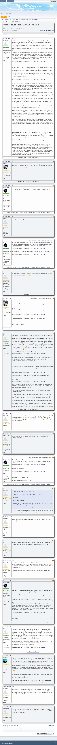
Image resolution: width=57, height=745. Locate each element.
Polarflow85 (7, 435)
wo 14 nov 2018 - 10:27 (8, 580)
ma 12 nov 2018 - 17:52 (8, 38)
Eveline (6, 518)
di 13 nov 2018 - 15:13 (7, 433)
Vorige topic (42, 30)
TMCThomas (7, 187)
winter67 (6, 490)
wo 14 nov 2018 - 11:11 (8, 655)
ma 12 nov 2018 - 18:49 (8, 185)
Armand (6, 40)
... (16, 35)
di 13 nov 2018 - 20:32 (9, 488)
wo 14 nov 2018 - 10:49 (8, 626)
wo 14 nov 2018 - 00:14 (9, 540)
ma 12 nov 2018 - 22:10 (8, 240)
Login (43, 61)
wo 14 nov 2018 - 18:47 (8, 706)
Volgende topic (50, 30)
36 (17, 35)
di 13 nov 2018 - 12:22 (9, 333)
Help (45, 742)
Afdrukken (51, 35)
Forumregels (49, 742)
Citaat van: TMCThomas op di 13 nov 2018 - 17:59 (24, 491)
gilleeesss (6, 708)
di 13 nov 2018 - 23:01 (7, 516)
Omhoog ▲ (55, 742)
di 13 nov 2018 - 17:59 (7, 457)
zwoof (5, 163)
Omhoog (5, 725)
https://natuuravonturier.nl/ (33, 157)
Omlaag (5, 35)
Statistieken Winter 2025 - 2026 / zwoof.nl (28, 181)
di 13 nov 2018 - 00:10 (7, 271)
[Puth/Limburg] (6, 288)
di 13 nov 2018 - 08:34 (7, 298)
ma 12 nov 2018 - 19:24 (8, 216)
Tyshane (6, 657)
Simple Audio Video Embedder (7, 743)
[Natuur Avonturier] (5, 55)
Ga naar (34, 733)
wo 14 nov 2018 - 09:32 (9, 560)
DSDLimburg (7, 273)
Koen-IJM (6, 415)
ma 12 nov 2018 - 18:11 (8, 161)
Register (39, 61)
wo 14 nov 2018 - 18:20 (9, 686)
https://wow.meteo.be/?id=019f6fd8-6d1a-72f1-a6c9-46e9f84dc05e (34, 212)
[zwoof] (3, 173)
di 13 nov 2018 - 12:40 (7, 413)
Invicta (5, 218)
